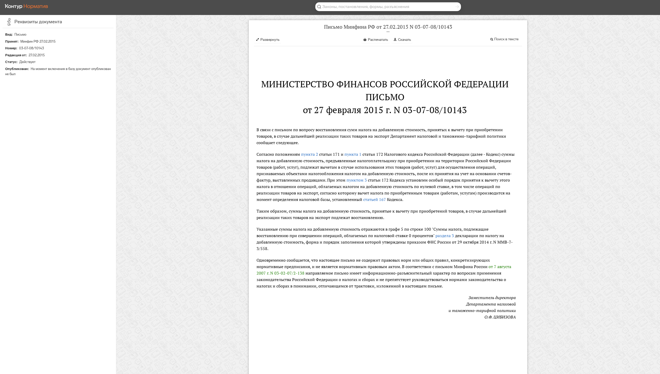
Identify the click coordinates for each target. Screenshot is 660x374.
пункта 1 (352, 154)
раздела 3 (444, 235)
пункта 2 (309, 154)
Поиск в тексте (506, 39)
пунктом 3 (356, 180)
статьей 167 (374, 199)
